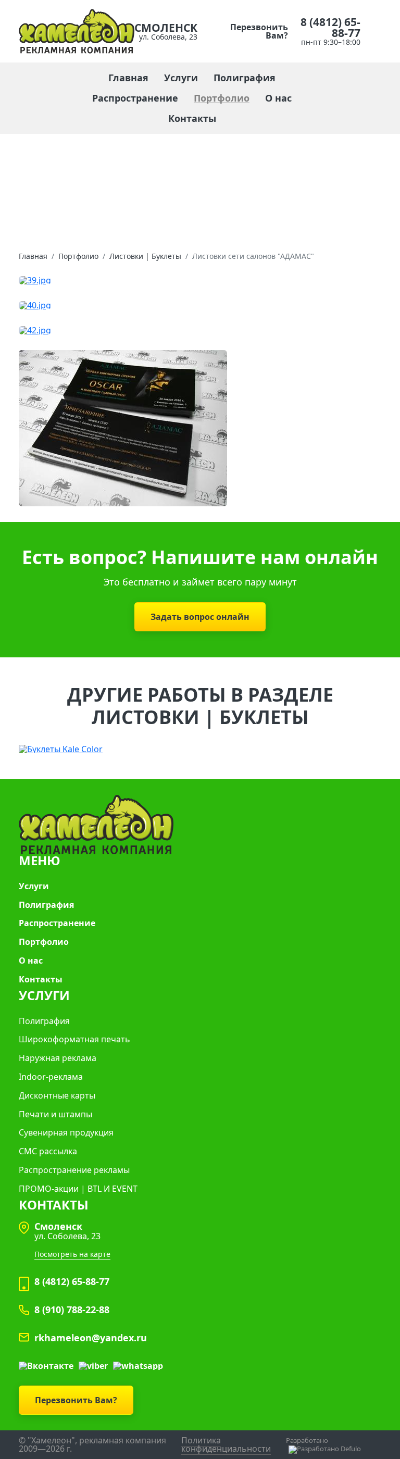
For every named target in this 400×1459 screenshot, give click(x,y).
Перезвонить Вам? (259, 31)
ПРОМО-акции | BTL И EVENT (78, 1188)
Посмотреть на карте (72, 1254)
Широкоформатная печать (74, 1039)
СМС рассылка (48, 1151)
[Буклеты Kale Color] (200, 748)
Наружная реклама (57, 1058)
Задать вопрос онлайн (200, 616)
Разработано (307, 1440)
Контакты (192, 118)
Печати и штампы (55, 1114)
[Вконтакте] (46, 1365)
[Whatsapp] (138, 1365)
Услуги (181, 78)
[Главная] (76, 30)
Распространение (135, 98)
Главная (128, 78)
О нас (278, 98)
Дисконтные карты (57, 1095)
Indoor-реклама (51, 1076)
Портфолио (221, 98)
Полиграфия (245, 78)
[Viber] (93, 1365)
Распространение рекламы (74, 1170)
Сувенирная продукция (66, 1132)
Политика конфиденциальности (226, 1444)
